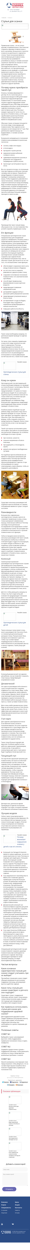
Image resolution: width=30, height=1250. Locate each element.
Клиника (4, 1202)
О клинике (4, 1210)
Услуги (3, 1205)
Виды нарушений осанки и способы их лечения (14, 1123)
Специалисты (6, 1208)
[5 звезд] (13, 1077)
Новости (17, 1210)
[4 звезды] (12, 1077)
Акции (17, 1205)
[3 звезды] (10, 1077)
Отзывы (17, 1213)
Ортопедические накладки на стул (13, 1138)
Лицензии (4, 1213)
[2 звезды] (9, 1077)
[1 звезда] (7, 1077)
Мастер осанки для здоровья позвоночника (13, 1108)
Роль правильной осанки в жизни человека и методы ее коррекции (14, 1155)
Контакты (18, 1208)
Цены (17, 1202)
